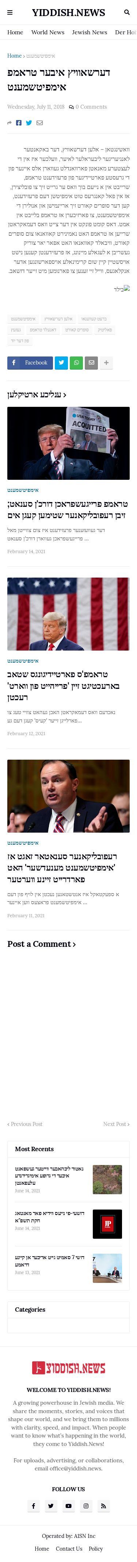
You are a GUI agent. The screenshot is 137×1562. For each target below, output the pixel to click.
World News (47, 32)
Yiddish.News (68, 12)
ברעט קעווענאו (94, 318)
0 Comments (91, 107)
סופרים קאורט (77, 329)
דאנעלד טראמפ (43, 329)
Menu (10, 12)
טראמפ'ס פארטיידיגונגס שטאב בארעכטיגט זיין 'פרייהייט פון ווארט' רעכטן (63, 685)
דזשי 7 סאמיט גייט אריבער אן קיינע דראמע (49, 1261)
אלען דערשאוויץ (58, 318)
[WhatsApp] (76, 363)
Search (127, 12)
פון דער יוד (20, 340)
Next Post (114, 1124)
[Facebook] (19, 123)
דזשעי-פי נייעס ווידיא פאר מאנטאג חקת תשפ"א (49, 1217)
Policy (96, 1549)
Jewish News (89, 32)
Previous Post (26, 1124)
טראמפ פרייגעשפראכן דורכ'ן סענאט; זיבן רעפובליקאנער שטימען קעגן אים (67, 509)
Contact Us (69, 1549)
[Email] (40, 123)
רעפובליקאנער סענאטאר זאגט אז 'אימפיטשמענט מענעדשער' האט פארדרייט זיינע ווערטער (62, 867)
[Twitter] (29, 123)
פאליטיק (105, 329)
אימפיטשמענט (40, 56)
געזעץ (16, 329)
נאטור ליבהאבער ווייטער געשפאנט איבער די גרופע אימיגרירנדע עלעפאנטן (49, 1175)
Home (15, 32)
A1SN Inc (84, 1536)
